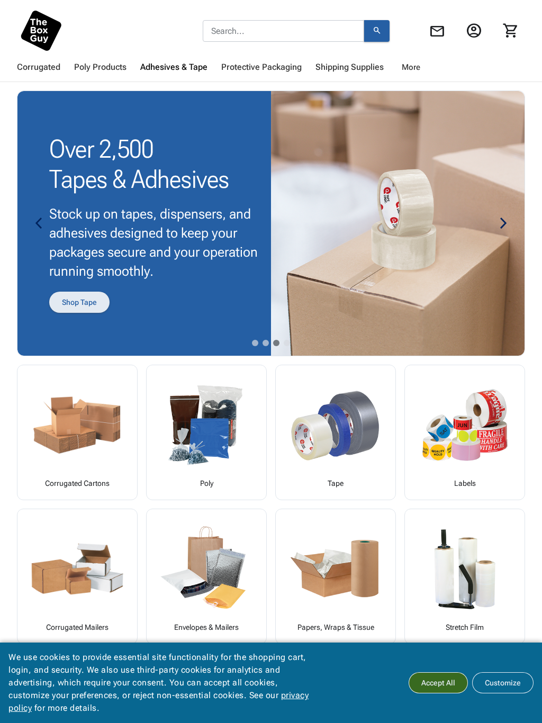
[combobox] (283, 31)
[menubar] (271, 67)
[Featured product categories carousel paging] (255, 343)
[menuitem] (38, 67)
